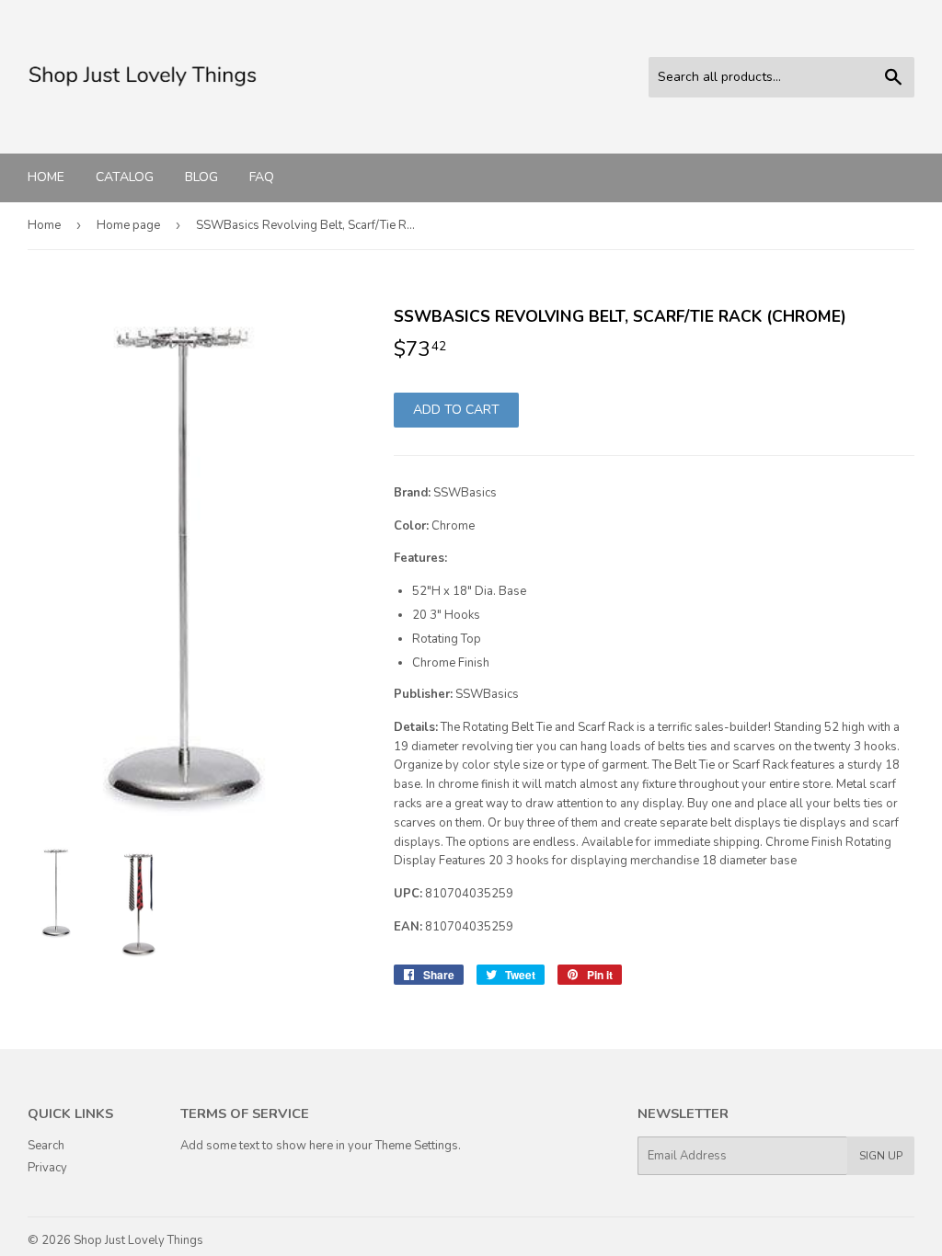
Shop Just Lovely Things (138, 1240)
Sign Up (880, 1155)
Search (46, 1145)
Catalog (125, 177)
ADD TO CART (456, 409)
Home (46, 177)
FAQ (261, 177)
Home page (128, 225)
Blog (201, 177)
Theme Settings (416, 1145)
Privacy (47, 1167)
